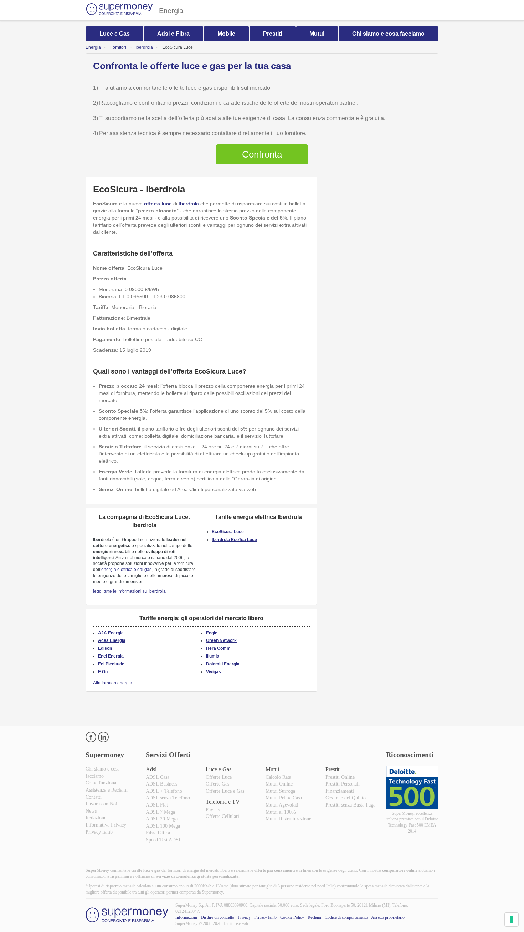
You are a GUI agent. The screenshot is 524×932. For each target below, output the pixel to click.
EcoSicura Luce (228, 531)
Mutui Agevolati (282, 805)
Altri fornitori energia (112, 682)
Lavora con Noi (101, 804)
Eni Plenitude (111, 663)
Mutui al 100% (281, 812)
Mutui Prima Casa (284, 797)
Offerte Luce (219, 777)
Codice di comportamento (346, 917)
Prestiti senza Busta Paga (350, 805)
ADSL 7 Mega (160, 812)
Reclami (314, 917)
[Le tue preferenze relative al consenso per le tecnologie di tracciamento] (511, 919)
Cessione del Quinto (345, 797)
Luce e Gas (114, 34)
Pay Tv (213, 809)
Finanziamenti (339, 791)
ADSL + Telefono (164, 791)
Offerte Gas (217, 784)
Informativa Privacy (106, 825)
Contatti (94, 797)
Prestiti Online (340, 777)
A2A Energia (111, 632)
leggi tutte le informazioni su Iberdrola (129, 591)
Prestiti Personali (342, 784)
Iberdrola (189, 203)
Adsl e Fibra (173, 34)
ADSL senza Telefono (168, 797)
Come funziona (101, 783)
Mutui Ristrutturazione (288, 819)
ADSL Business (161, 784)
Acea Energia (111, 640)
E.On (103, 671)
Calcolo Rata (278, 777)
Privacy (244, 917)
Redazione (96, 817)
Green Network (221, 640)
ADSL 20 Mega (162, 819)
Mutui (316, 34)
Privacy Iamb (99, 832)
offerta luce (158, 203)
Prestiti (272, 34)
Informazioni (186, 917)
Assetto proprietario (388, 917)
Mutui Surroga (280, 791)
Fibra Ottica (158, 832)
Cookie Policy (292, 917)
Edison (105, 648)
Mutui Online (279, 784)
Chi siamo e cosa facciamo (388, 34)
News (91, 811)
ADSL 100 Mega (163, 826)
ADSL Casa (157, 777)
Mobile (226, 34)
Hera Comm (218, 648)
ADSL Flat (157, 805)
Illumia (212, 656)
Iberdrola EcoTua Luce (234, 539)
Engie (211, 632)
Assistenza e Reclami (107, 790)
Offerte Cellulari (222, 816)
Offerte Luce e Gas (225, 791)
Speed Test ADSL (164, 840)
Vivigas (213, 671)
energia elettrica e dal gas (126, 569)
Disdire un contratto (217, 917)
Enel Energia (111, 656)
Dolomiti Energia (223, 663)
